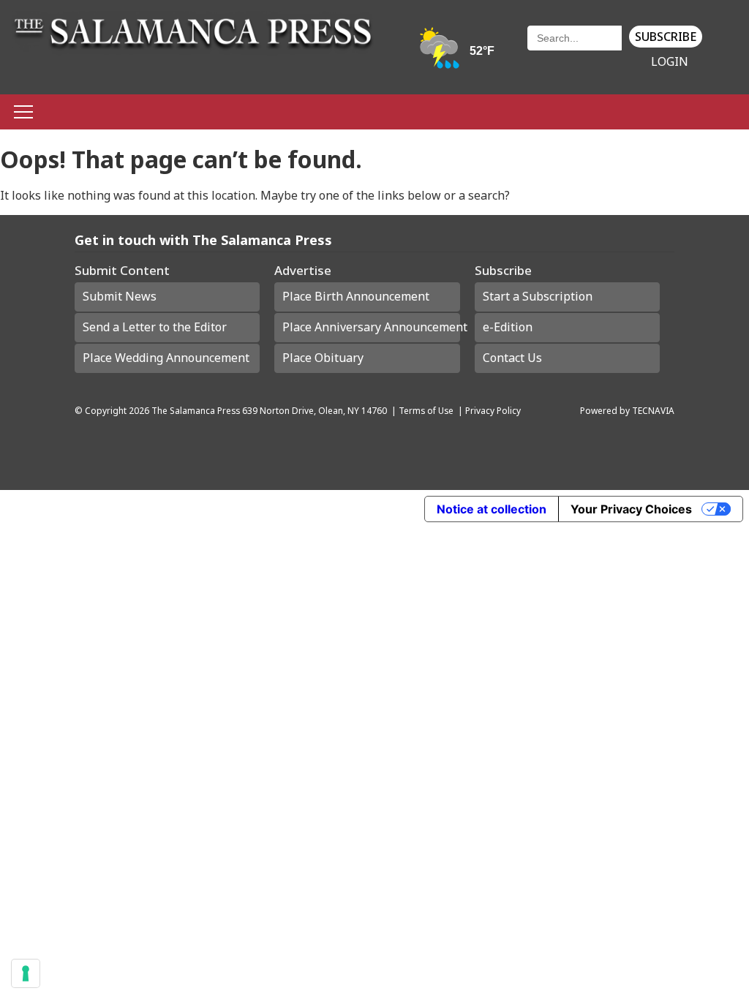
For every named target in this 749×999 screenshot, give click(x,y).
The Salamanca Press (195, 410)
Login (669, 62)
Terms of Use (426, 410)
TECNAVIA (653, 410)
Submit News (120, 296)
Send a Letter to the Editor (155, 327)
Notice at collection (491, 509)
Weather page (458, 54)
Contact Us (512, 358)
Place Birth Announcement (355, 296)
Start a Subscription (537, 296)
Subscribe (665, 37)
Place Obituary (323, 358)
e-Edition (507, 327)
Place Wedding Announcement (166, 358)
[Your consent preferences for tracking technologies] (25, 973)
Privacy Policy (493, 410)
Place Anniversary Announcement (370, 327)
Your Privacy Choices (631, 509)
